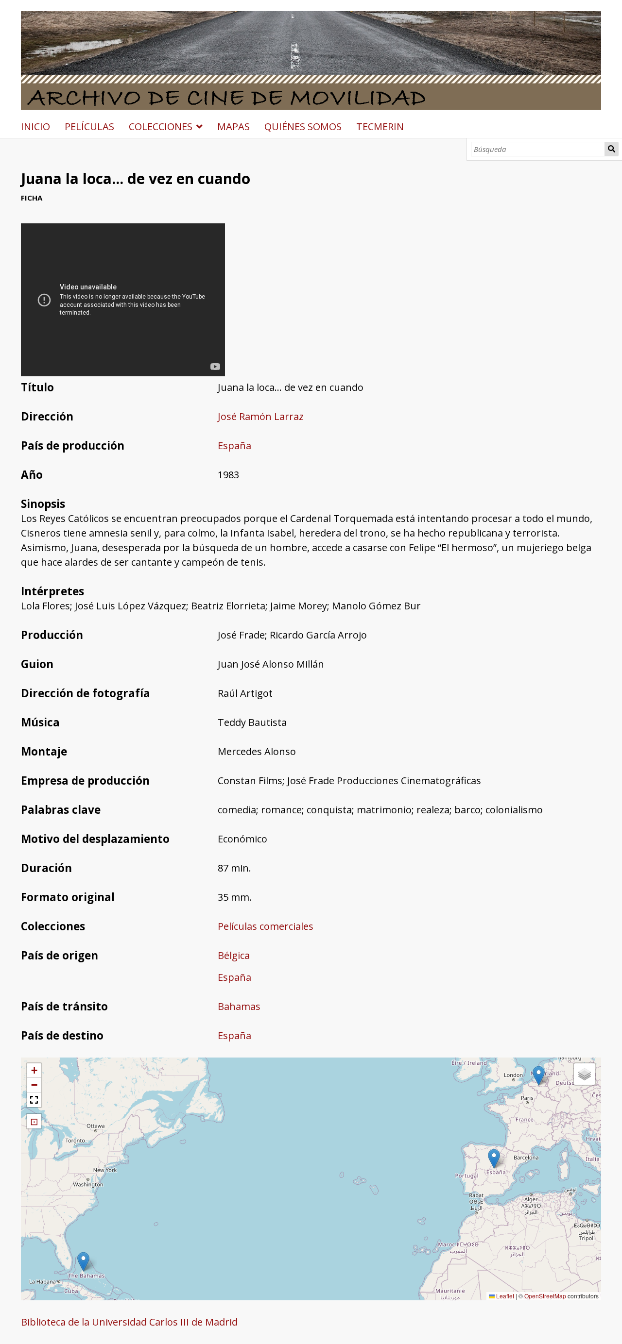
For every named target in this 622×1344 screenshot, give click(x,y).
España (234, 445)
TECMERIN (380, 126)
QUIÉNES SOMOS (303, 126)
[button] (494, 1159)
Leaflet (504, 1296)
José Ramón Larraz (261, 416)
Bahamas (239, 1006)
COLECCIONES (160, 126)
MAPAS (233, 126)
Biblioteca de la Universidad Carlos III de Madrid (129, 1321)
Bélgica (234, 955)
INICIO (35, 126)
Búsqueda (611, 149)
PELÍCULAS (89, 126)
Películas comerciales (265, 926)
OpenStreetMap (545, 1296)
